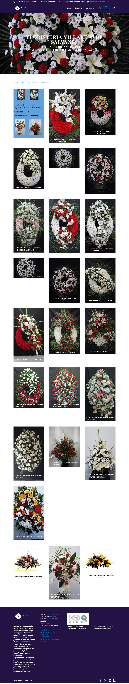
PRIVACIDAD (54, 639)
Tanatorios (78, 8)
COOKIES (43, 641)
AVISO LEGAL (45, 637)
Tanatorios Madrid (20, 83)
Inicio (69, 8)
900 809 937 (45, 623)
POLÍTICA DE (45, 639)
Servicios (89, 8)
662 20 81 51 (75, 2)
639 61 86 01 (31, 2)
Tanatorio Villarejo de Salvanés (39, 83)
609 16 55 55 (53, 2)
